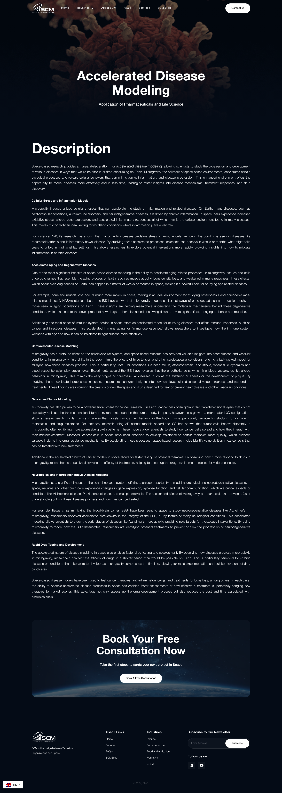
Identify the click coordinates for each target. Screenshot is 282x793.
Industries (83, 8)
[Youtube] (201, 765)
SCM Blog (164, 8)
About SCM (108, 8)
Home (65, 8)
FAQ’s (127, 8)
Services (144, 8)
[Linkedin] (191, 765)
